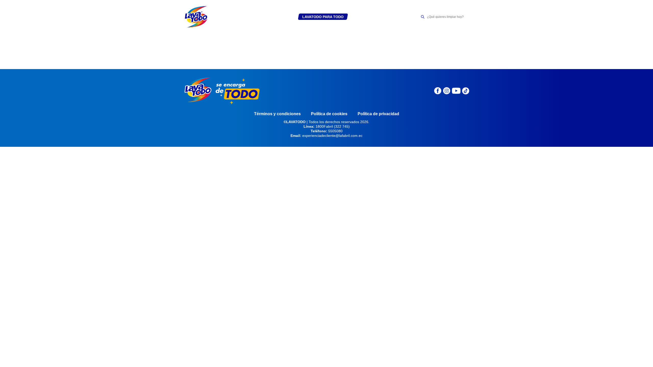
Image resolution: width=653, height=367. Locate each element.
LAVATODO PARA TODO (323, 17)
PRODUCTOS (278, 17)
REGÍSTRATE (250, 17)
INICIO (228, 17)
